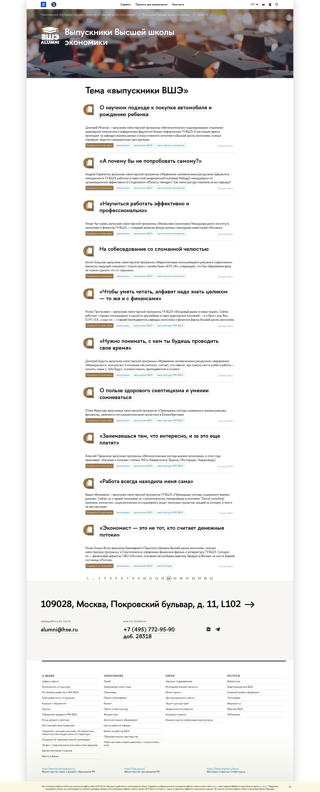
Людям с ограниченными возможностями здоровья (70, 745)
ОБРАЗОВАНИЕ (113, 675)
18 (193, 578)
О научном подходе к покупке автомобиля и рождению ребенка (156, 110)
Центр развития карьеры (117, 725)
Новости (203, 14)
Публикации (233, 714)
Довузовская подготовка (117, 686)
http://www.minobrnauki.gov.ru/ (59, 768)
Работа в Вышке (50, 756)
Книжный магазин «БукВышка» (243, 692)
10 (144, 578)
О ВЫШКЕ (48, 675)
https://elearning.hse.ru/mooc (223, 768)
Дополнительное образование (121, 719)
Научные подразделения (179, 681)
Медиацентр (234, 703)
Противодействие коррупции (58, 725)
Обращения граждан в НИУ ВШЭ (59, 714)
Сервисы (125, 4)
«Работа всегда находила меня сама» (146, 481)
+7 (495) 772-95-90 (149, 629)
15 (175, 578)
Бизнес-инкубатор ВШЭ (116, 731)
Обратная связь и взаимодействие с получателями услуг (131, 743)
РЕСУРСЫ (233, 675)
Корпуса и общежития (54, 703)
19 (199, 578)
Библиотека (233, 681)
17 (187, 578)
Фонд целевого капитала (55, 719)
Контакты (178, 4)
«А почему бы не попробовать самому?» (151, 161)
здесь (214, 786)
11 (150, 578)
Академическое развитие (179, 708)
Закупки (46, 708)
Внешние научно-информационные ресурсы (189, 719)
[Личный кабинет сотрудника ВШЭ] (270, 4)
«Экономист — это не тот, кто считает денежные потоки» (162, 531)
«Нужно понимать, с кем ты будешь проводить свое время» (159, 344)
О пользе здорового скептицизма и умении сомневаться (154, 393)
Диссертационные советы (180, 697)
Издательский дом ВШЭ (240, 686)
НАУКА (170, 675)
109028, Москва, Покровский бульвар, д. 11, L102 (141, 604)
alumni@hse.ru (59, 629)
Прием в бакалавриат (115, 697)
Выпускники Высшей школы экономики (167, 14)
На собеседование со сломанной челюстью (154, 249)
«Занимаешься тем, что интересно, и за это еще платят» (160, 439)
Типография (233, 697)
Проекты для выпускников (151, 4)
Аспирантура (111, 714)
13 (162, 578)
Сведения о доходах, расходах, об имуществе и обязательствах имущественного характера (68, 732)
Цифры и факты (50, 681)
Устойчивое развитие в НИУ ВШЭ (60, 692)
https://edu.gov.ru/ (134, 768)
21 (211, 578)
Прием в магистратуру (116, 708)
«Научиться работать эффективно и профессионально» (144, 206)
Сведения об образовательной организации (66, 739)
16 (181, 578)
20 (205, 578)
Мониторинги (173, 692)
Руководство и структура (56, 686)
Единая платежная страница (57, 750)
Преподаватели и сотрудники (58, 697)
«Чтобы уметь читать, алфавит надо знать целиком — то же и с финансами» (164, 294)
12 (156, 578)
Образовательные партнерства (121, 736)
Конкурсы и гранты (176, 714)
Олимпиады (110, 692)
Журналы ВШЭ (235, 708)
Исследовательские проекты (181, 686)
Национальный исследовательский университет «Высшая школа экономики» (88, 14)
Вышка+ (108, 703)
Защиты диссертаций (177, 703)
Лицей (107, 681)
